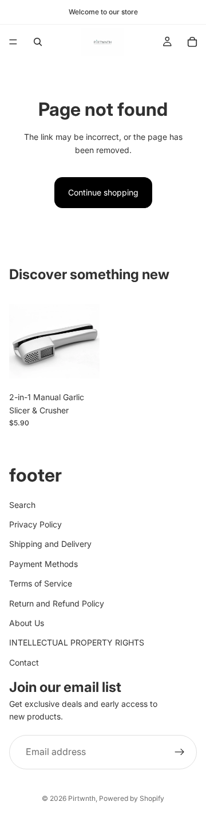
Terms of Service (40, 583)
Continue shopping (103, 192)
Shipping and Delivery (50, 544)
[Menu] (13, 42)
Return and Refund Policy (56, 603)
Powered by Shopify (131, 798)
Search (22, 505)
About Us (26, 623)
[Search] (37, 41)
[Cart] (192, 41)
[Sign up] (180, 752)
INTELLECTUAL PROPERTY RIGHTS (76, 643)
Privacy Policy (35, 524)
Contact (24, 662)
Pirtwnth (82, 798)
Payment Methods (43, 564)
